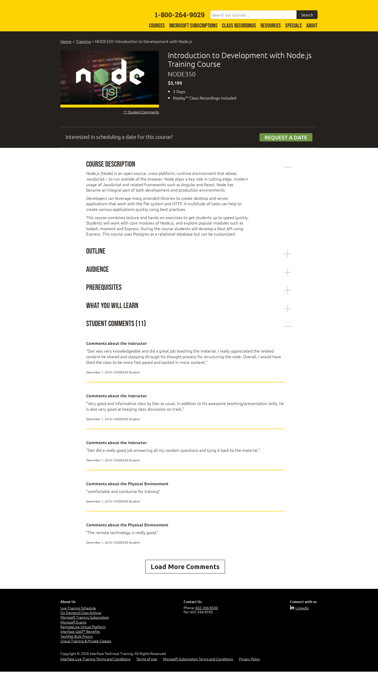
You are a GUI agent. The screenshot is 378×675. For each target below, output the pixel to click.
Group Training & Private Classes (85, 640)
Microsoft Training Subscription (84, 617)
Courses (157, 26)
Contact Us (193, 601)
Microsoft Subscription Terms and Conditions (198, 658)
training (83, 41)
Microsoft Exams (73, 622)
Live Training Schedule (78, 607)
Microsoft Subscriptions (193, 26)
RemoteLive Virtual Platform (83, 626)
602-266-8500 (206, 607)
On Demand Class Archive (80, 612)
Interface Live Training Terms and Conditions (95, 658)
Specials (293, 26)
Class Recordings (239, 26)
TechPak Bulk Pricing (76, 636)
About (312, 26)
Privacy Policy (249, 658)
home (65, 41)
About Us (68, 601)
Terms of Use (146, 658)
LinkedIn (302, 607)
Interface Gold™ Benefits (80, 631)
